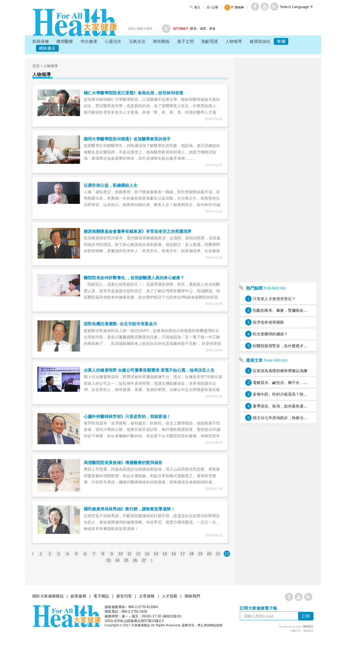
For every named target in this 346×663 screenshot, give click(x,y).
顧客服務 (78, 596)
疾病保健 (40, 41)
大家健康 (74, 22)
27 (144, 560)
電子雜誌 (101, 596)
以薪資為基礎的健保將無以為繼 (280, 370)
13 (147, 554)
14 (156, 554)
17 (182, 554)
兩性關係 (161, 41)
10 (120, 554)
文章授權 (147, 596)
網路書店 (47, 48)
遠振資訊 (308, 630)
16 (173, 554)
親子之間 (185, 41)
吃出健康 (89, 41)
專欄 (281, 41)
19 (200, 554)
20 (209, 554)
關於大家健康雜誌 (48, 596)
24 (117, 560)
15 (165, 554)
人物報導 (233, 41)
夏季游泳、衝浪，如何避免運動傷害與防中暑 (292, 406)
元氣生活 (137, 41)
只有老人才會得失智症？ (274, 299)
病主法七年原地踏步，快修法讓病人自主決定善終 (295, 418)
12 (138, 554)
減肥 (203, 28)
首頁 (36, 66)
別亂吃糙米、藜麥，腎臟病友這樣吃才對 (288, 310)
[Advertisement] (278, 204)
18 (191, 554)
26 (135, 560)
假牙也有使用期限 (268, 322)
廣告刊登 (124, 596)
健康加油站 (259, 41)
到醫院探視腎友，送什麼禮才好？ (282, 346)
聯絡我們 (192, 596)
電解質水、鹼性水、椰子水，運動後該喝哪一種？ (295, 382)
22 (227, 554)
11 (129, 554)
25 (126, 560)
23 (108, 560)
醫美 (193, 28)
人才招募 (170, 596)
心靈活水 (113, 41)
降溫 (212, 28)
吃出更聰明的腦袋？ (270, 334)
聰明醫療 (64, 41)
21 (218, 554)
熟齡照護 (209, 41)
